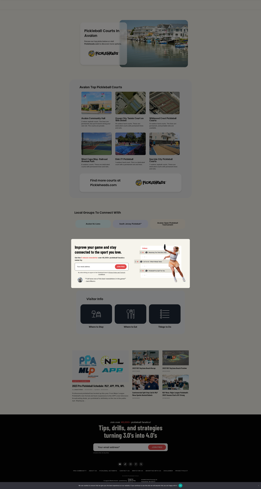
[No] (258, 486)
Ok (180, 485)
